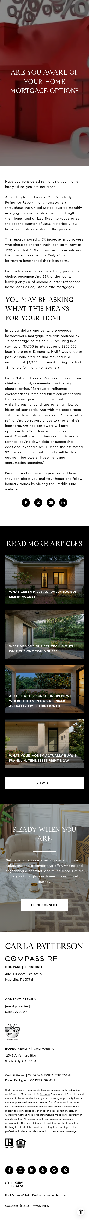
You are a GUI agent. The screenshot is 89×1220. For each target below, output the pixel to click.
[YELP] (43, 1170)
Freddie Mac (66, 484)
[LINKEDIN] (32, 1170)
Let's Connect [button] (44, 905)
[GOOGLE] (54, 1170)
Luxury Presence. (57, 1195)
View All (44, 783)
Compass (45, 1094)
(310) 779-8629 (16, 1012)
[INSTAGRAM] (20, 1170)
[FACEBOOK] (9, 1170)
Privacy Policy (40, 1205)
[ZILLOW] (65, 1170)
